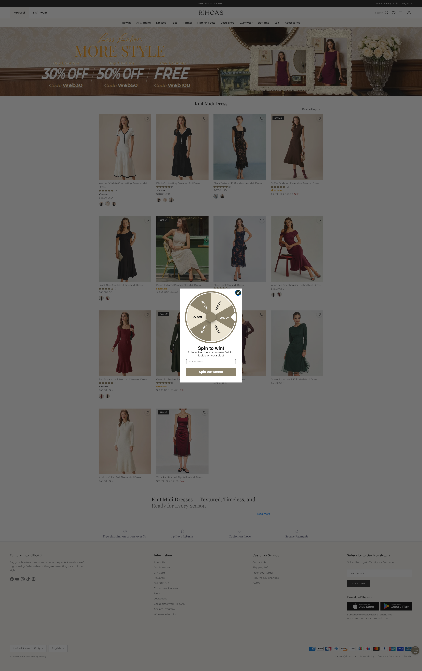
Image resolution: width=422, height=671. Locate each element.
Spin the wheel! (211, 372)
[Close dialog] (238, 293)
